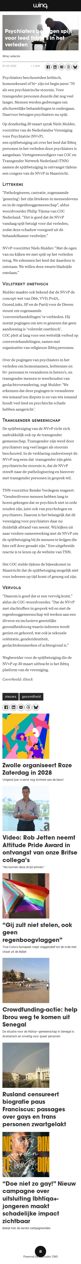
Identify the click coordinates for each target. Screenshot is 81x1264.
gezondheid (31, 697)
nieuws (10, 697)
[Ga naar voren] (40, 6)
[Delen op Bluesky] (75, 67)
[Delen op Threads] (68, 67)
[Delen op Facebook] (48, 67)
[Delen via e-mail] (61, 67)
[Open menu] (40, 1251)
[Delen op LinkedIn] (55, 67)
